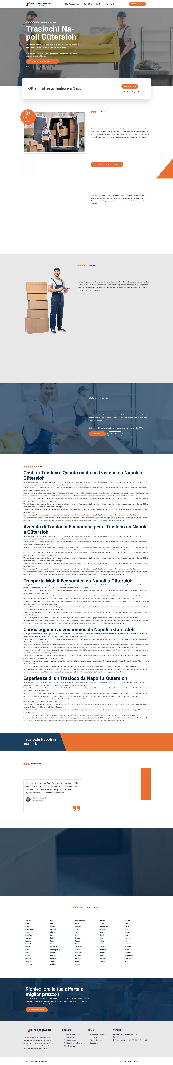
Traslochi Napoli (29, 1061)
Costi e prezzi (109, 4)
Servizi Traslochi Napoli (92, 4)
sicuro (71, 509)
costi (61, 485)
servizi (74, 488)
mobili (83, 499)
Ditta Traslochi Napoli (72, 4)
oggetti (73, 496)
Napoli (49, 482)
